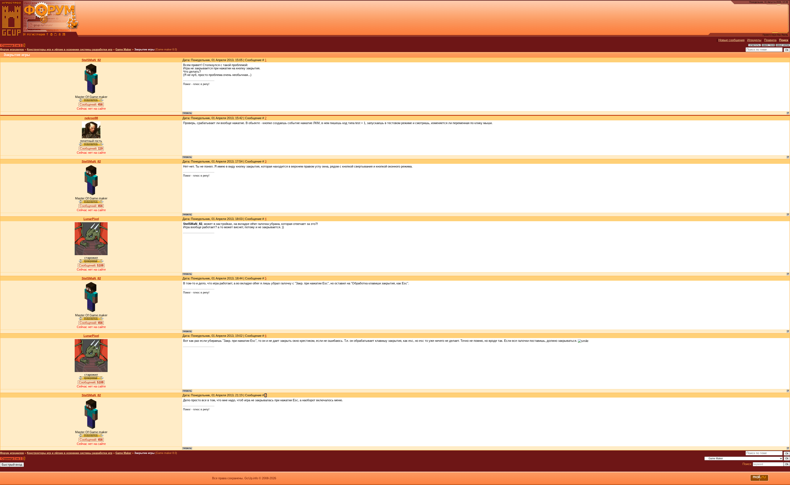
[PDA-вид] (60, 35)
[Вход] (47, 35)
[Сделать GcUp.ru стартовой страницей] (51, 35)
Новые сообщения (731, 40)
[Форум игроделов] (24, 35)
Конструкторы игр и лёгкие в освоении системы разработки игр (69, 49)
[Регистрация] (36, 35)
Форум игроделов (12, 49)
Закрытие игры (144, 49)
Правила (770, 40)
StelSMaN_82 (91, 60)
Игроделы (754, 40)
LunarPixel (91, 219)
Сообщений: (91, 104)
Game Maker (123, 49)
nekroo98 (91, 118)
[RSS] (64, 35)
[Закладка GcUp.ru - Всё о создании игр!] (55, 35)
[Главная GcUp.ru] (11, 35)
